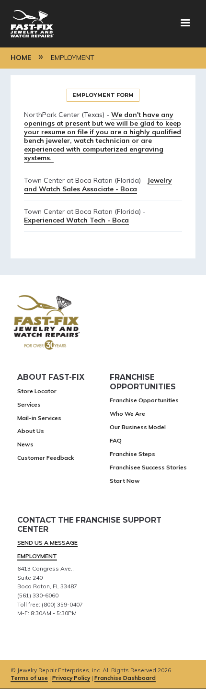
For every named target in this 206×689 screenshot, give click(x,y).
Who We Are (127, 413)
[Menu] (184, 23)
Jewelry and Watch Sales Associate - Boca (98, 184)
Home (21, 57)
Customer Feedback (45, 457)
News (25, 444)
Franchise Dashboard (125, 677)
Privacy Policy (71, 677)
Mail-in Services (39, 417)
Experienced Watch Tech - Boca (76, 220)
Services (29, 404)
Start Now (125, 480)
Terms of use (29, 677)
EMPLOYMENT (37, 556)
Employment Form (103, 95)
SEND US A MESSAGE (47, 542)
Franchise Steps (132, 453)
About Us (30, 430)
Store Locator (37, 391)
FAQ (116, 440)
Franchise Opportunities (144, 400)
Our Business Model (138, 427)
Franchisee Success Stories (148, 467)
